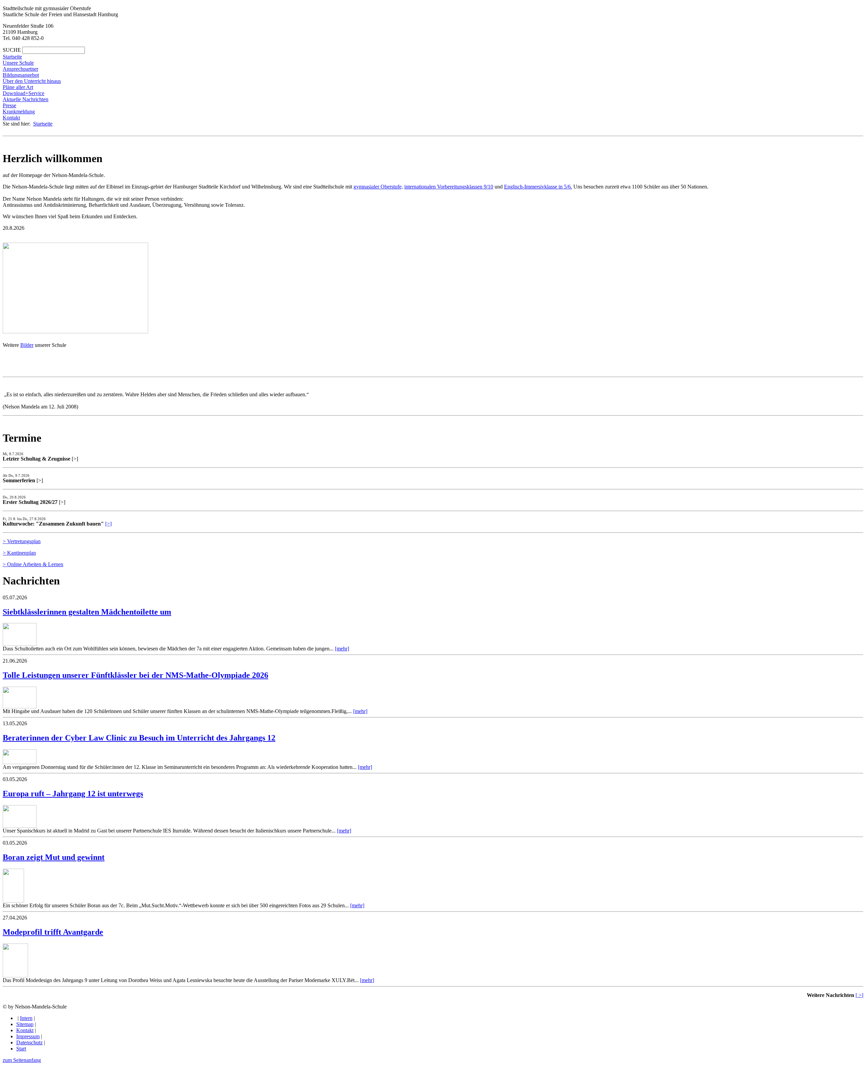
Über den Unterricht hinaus (32, 81)
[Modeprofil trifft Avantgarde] (15, 975)
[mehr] (342, 648)
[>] (108, 524)
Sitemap (24, 1024)
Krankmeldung (19, 111)
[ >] (859, 995)
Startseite (12, 57)
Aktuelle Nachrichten (25, 99)
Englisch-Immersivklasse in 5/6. (538, 187)
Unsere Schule (18, 63)
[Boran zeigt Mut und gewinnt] (13, 901)
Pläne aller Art (18, 87)
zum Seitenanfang (22, 1060)
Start (21, 1048)
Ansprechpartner (20, 69)
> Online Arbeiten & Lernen (33, 564)
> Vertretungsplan (22, 541)
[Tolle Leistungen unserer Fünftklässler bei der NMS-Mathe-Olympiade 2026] (20, 706)
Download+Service (23, 93)
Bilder (26, 345)
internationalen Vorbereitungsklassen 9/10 (448, 187)
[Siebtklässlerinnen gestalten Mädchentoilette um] (20, 644)
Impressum (28, 1036)
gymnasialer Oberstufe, (378, 187)
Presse (9, 105)
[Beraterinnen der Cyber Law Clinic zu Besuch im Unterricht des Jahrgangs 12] (20, 762)
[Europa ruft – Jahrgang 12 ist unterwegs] (20, 826)
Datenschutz (29, 1042)
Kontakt (11, 117)
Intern (26, 1018)
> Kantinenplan (19, 553)
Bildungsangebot (21, 75)
